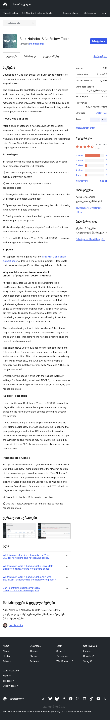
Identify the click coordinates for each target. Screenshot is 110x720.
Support (60, 651)
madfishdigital (36, 43)
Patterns (34, 661)
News (6, 651)
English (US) (101, 113)
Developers (62, 656)
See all (103, 180)
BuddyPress (10, 685)
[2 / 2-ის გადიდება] (66, 526)
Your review (82, 180)
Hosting (7, 656)
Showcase (35, 645)
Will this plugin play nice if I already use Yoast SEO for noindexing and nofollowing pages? (26, 556)
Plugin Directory (10, 13)
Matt (7, 675)
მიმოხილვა (30, 56)
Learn (59, 645)
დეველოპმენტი (51, 56)
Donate (88, 656)
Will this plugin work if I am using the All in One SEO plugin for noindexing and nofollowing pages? (29, 578)
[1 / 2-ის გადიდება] (31, 526)
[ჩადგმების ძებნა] (33, 23)
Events (87, 651)
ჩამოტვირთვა (98, 41)
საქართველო (17, 698)
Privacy (7, 661)
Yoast (103, 119)
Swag (87, 661)
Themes (34, 651)
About (6, 645)
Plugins (33, 656)
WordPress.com (12, 670)
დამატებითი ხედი (85, 127)
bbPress (8, 680)
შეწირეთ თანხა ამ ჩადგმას (90, 239)
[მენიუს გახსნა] (105, 4)
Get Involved (90, 645)
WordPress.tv (64, 661)
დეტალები (11, 56)
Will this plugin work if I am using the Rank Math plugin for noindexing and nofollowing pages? (28, 567)
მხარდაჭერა (100, 56)
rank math (95, 119)
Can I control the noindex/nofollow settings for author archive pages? (21, 589)
